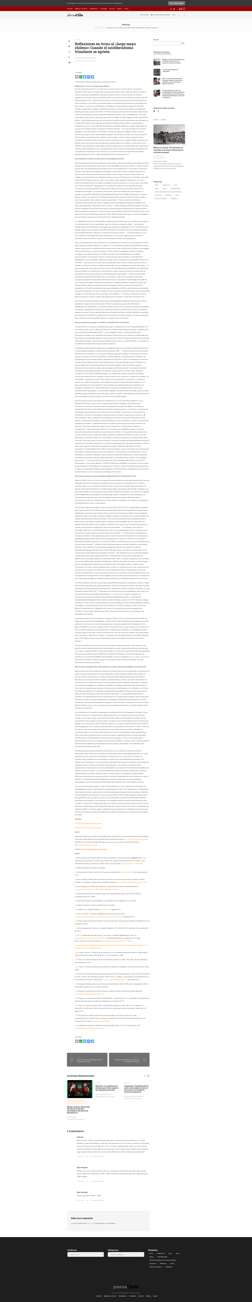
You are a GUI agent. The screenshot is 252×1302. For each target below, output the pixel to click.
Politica (112, 8)
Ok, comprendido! (176, 3)
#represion (168, 195)
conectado (91, 1223)
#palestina (158, 195)
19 (76, 984)
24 (76, 1025)
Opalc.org (104, 909)
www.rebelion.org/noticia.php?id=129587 (90, 938)
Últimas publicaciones (161, 15)
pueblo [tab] (163, 120)
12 (76, 928)
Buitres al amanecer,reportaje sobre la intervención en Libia (89, 1060)
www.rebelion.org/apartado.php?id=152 (89, 994)
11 (76, 921)
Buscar (156, 40)
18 (76, 974)
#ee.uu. (157, 188)
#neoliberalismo (176, 188)
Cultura (70, 8)
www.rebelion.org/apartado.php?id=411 (131, 882)
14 (76, 945)
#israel (165, 188)
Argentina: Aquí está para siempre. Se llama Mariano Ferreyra (127, 1060)
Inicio (96, 27)
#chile (156, 185)
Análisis (102, 27)
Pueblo (119, 8)
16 (76, 960)
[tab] (161, 52)
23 (76, 1015)
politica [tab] (156, 120)
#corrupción (166, 185)
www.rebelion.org (112, 842)
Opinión (136, 1057)
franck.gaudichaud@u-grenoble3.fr (94, 849)
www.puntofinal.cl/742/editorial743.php (89, 1028)
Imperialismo (71, 1102)
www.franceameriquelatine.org (135, 839)
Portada (145, 15)
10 (76, 914)
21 (76, 998)
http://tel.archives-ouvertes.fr (131, 864)
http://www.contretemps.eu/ (85, 845)
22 (76, 1005)
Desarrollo (94, 8)
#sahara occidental (161, 198)
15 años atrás (80, 1156)
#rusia (177, 195)
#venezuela (174, 198)
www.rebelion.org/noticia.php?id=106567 (117, 941)
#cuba (175, 185)
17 (76, 967)
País (173, 15)
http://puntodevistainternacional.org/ (88, 823)
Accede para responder (98, 1156)
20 (76, 991)
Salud (126, 8)
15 (76, 952)
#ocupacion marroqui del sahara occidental (168, 191)
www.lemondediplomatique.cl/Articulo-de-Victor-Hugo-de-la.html (98, 917)
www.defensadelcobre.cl (101, 1021)
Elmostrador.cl (126, 872)
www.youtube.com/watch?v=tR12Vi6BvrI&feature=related (96, 889)
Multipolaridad (82, 1102)
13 (76, 935)
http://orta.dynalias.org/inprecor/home (88, 828)
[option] (79, 1100)
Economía (103, 8)
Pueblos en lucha (80, 1103)
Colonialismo (78, 1100)
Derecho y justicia (81, 8)
